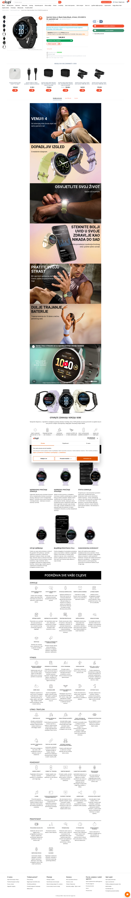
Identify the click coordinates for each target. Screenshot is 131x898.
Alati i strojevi (80, 5)
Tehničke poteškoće (31, 884)
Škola (3, 5)
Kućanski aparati (39, 5)
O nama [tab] (88, 443)
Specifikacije (68, 98)
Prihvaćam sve (87, 458)
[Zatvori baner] (97, 438)
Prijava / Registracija (119, 2)
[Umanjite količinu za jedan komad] (94, 21)
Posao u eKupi (10, 884)
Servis (87, 888)
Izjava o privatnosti (110, 881)
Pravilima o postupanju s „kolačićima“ (55, 452)
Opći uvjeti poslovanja (110, 879)
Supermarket (108, 5)
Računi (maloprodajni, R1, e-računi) (54, 884)
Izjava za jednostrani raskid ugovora (94, 881)
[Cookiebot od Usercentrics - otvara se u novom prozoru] (88, 438)
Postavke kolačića (64, 458)
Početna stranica (5, 10)
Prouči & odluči (29, 7)
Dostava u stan (69, 881)
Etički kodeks (108, 886)
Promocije (13, 7)
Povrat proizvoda (90, 886)
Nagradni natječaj (11, 886)
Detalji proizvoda (57, 98)
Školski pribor (10, 5)
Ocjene (76, 98)
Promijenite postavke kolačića (112, 891)
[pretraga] (59, 2)
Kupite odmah (109, 30)
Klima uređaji (48, 5)
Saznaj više (49, 49)
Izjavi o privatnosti (38, 452)
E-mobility (60, 5)
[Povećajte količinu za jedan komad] (101, 21)
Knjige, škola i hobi (117, 5)
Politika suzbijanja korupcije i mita (113, 884)
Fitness (54, 5)
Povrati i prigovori (90, 883)
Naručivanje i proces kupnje (53, 881)
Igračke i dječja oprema (97, 5)
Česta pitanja (30, 879)
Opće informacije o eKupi (12, 879)
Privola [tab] (43, 443)
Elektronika (24, 5)
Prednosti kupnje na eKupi (13, 881)
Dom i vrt (87, 5)
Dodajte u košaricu (109, 26)
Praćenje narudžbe (106, 2)
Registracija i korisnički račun (33, 881)
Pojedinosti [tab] (65, 443)
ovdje (83, 34)
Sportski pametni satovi (15, 10)
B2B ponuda (20, 7)
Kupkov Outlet (5, 7)
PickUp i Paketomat (70, 884)
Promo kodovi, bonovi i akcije (53, 886)
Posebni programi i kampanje (33, 886)
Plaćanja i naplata (50, 879)
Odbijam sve (43, 458)
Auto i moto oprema (70, 5)
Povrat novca (89, 890)
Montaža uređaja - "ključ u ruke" (73, 886)
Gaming (31, 5)
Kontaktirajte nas (109, 888)
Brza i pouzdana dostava (71, 879)
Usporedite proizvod (99, 33)
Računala (17, 5)
